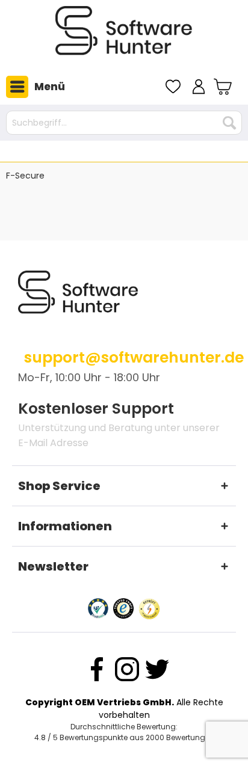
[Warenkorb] (224, 87)
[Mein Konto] (199, 87)
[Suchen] (229, 123)
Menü (49, 86)
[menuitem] (32, 87)
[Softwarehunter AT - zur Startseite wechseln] (124, 35)
